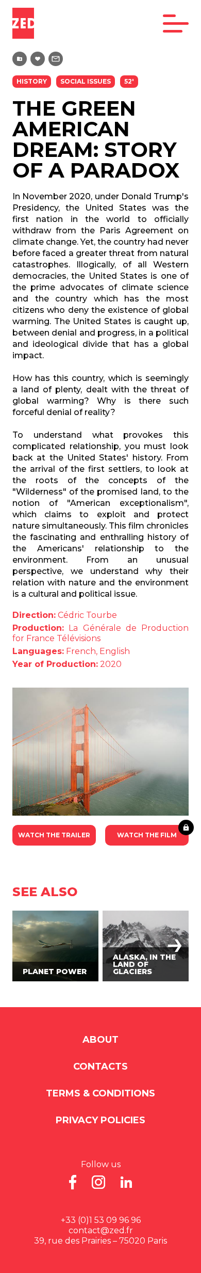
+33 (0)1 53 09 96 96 (101, 1220)
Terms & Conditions (100, 1093)
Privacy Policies (100, 1120)
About (100, 1039)
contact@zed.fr (101, 1230)
